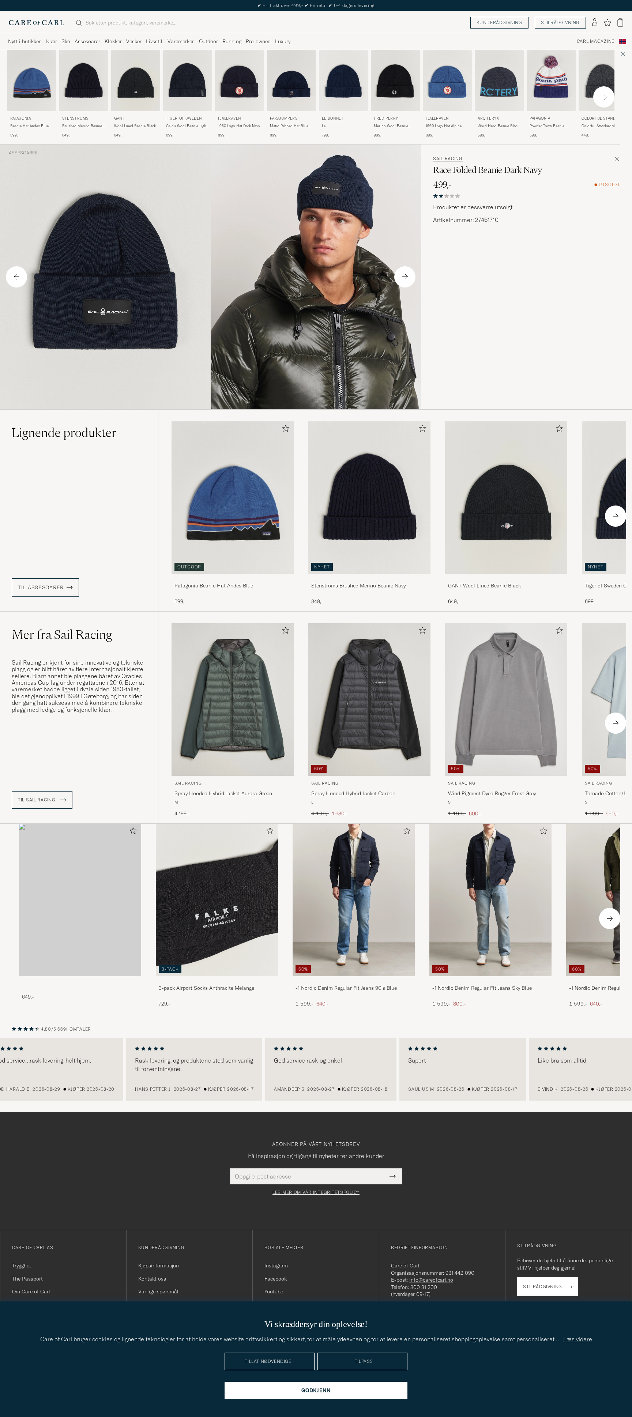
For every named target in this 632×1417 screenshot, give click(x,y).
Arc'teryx (488, 118)
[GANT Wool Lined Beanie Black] (506, 578)
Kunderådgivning (499, 22)
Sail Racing (448, 158)
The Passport (27, 1278)
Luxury (282, 41)
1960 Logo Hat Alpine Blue (444, 126)
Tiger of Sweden (184, 118)
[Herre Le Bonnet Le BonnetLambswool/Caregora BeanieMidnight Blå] (343, 80)
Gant (119, 118)
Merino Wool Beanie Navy (391, 126)
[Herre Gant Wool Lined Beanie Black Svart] (135, 80)
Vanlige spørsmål (158, 1291)
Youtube (273, 1291)
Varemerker (181, 41)
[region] (316, 1069)
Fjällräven (229, 118)
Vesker (134, 41)
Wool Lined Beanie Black (135, 126)
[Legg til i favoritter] (284, 430)
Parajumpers (284, 118)
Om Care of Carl (31, 1291)
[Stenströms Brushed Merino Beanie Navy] (369, 578)
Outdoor (208, 41)
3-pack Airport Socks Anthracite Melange (206, 988)
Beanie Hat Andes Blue (29, 126)
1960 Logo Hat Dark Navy (239, 126)
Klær (51, 41)
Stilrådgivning (560, 22)
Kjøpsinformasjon (158, 1265)
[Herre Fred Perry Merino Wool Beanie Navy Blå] (395, 80)
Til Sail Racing (37, 800)
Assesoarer (87, 41)
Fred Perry (386, 118)
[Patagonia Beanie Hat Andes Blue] (233, 578)
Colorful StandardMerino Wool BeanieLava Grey (603, 126)
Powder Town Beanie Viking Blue (547, 126)
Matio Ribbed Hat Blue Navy (289, 126)
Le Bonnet (332, 118)
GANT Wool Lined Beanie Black (484, 585)
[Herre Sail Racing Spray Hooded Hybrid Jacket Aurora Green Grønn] (233, 699)
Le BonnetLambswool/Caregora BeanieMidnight (345, 126)
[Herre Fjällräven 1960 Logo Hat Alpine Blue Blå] (447, 80)
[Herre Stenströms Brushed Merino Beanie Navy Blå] (83, 80)
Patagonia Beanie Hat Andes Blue (213, 585)
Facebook (275, 1278)
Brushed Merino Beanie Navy (82, 126)
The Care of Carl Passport (316, 5)
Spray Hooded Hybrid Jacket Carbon (353, 793)
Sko (65, 41)
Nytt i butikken (25, 41)
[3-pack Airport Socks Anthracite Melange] (217, 981)
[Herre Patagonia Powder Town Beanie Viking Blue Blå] (551, 80)
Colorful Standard (603, 118)
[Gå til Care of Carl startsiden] (36, 23)
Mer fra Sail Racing (62, 634)
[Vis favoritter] (607, 22)
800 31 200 (423, 1287)
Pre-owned (258, 41)
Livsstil (154, 41)
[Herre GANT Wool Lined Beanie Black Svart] (506, 497)
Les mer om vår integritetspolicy (316, 1192)
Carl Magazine (595, 41)
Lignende (64, 432)
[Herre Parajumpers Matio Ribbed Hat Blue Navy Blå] (291, 80)
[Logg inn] (594, 22)
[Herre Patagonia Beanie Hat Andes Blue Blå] (31, 80)
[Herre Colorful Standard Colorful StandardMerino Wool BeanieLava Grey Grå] (603, 80)
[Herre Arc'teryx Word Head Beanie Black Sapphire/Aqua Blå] (499, 80)
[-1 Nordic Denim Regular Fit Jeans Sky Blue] (490, 981)
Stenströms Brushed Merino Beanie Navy (358, 585)
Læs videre (577, 1339)
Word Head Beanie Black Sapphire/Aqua (498, 126)
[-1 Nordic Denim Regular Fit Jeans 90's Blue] (354, 981)
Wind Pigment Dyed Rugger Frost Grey (492, 793)
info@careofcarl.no (431, 1280)
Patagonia (20, 118)
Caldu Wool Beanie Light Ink (186, 126)
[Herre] (80, 900)
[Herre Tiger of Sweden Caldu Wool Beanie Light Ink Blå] (187, 80)
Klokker (113, 41)
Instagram (276, 1265)
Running (231, 41)
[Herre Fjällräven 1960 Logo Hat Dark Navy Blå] (239, 80)
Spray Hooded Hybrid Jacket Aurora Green (223, 793)
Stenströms (75, 118)
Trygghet (21, 1265)
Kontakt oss (152, 1278)
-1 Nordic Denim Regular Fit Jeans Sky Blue (482, 988)
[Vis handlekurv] (620, 22)
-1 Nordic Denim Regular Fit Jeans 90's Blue (346, 988)
